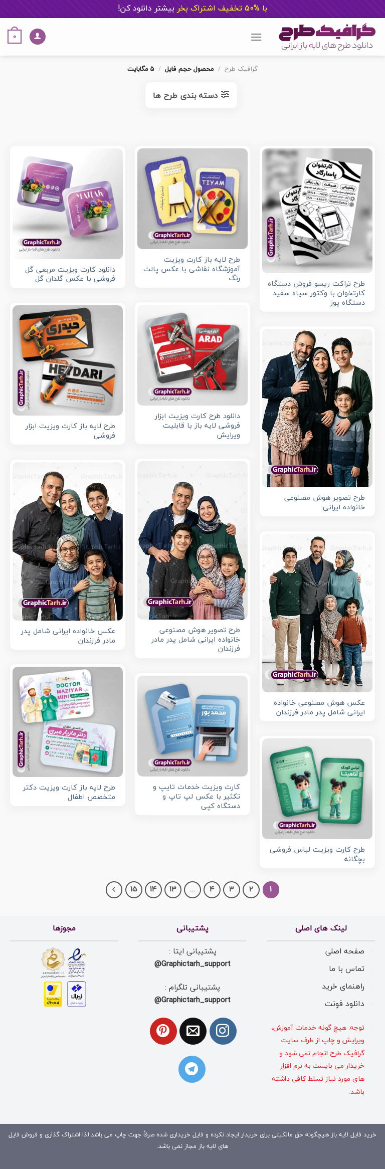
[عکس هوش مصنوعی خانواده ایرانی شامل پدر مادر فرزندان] (317, 613)
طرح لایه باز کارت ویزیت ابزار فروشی (70, 431)
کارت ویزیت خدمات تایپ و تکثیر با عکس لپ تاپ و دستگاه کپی (196, 797)
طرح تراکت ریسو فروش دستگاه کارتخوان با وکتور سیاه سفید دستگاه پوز (316, 294)
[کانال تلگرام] (192, 1069)
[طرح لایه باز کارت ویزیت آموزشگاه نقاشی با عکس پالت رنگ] (192, 198)
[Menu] (256, 37)
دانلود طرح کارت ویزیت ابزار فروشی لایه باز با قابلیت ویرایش (197, 426)
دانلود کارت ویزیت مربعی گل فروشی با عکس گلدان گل (70, 275)
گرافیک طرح (241, 69)
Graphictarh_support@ (192, 963)
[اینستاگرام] (223, 1031)
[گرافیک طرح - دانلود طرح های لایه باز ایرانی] (327, 37)
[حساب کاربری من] (38, 37)
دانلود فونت (344, 1004)
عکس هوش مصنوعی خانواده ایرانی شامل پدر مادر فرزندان (319, 708)
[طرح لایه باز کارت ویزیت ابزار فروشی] (68, 360)
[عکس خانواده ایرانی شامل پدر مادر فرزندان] (68, 541)
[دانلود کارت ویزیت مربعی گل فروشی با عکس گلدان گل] (68, 203)
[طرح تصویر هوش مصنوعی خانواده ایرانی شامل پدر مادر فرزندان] (192, 540)
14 (153, 889)
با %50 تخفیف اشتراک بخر (192, 8)
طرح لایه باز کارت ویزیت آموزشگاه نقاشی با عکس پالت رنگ (191, 270)
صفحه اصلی (344, 951)
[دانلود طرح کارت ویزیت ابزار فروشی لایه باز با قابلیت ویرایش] (192, 355)
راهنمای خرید (343, 986)
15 (133, 889)
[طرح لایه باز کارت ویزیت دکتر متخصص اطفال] (68, 722)
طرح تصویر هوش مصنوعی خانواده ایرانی (324, 503)
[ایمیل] (193, 1031)
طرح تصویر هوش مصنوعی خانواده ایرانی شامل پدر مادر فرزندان (195, 640)
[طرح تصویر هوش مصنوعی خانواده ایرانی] (317, 408)
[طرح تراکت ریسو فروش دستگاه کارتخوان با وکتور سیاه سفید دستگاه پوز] (317, 210)
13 (172, 889)
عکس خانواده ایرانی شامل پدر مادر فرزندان (68, 636)
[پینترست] (163, 1031)
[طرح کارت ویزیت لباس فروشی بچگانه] (317, 788)
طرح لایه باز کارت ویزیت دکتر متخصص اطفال (69, 793)
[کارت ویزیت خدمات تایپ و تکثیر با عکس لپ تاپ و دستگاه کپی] (192, 726)
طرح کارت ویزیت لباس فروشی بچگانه (317, 855)
